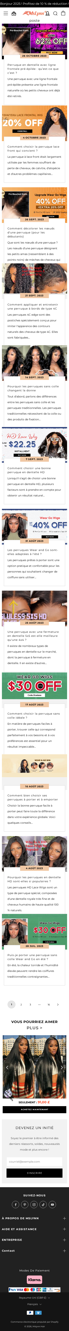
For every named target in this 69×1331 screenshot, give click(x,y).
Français (32, 1304)
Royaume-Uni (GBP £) (32, 1297)
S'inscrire (34, 1173)
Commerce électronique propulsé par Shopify (34, 1322)
